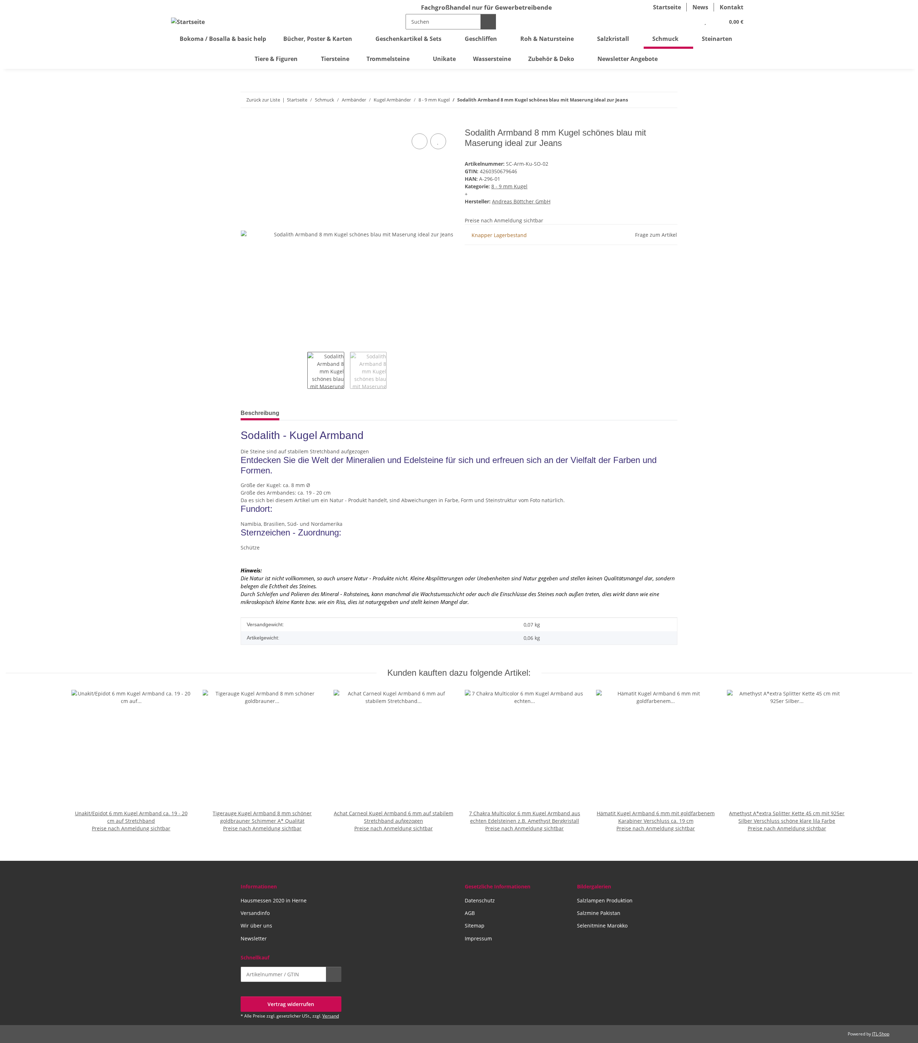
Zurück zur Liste (263, 99)
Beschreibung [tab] (260, 413)
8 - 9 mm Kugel (509, 186)
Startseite (667, 7)
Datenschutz (480, 900)
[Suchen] (488, 21)
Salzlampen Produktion (605, 900)
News (700, 7)
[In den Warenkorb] (246, 124)
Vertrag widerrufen (291, 1004)
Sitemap (474, 925)
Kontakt (731, 7)
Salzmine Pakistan (598, 913)
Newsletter (254, 938)
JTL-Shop (880, 1034)
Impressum (478, 938)
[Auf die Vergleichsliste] (419, 141)
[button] (691, 21)
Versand (330, 1016)
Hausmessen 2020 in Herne (274, 900)
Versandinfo (255, 913)
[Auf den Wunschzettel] (438, 141)
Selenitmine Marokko (602, 925)
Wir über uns (256, 925)
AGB (470, 913)
